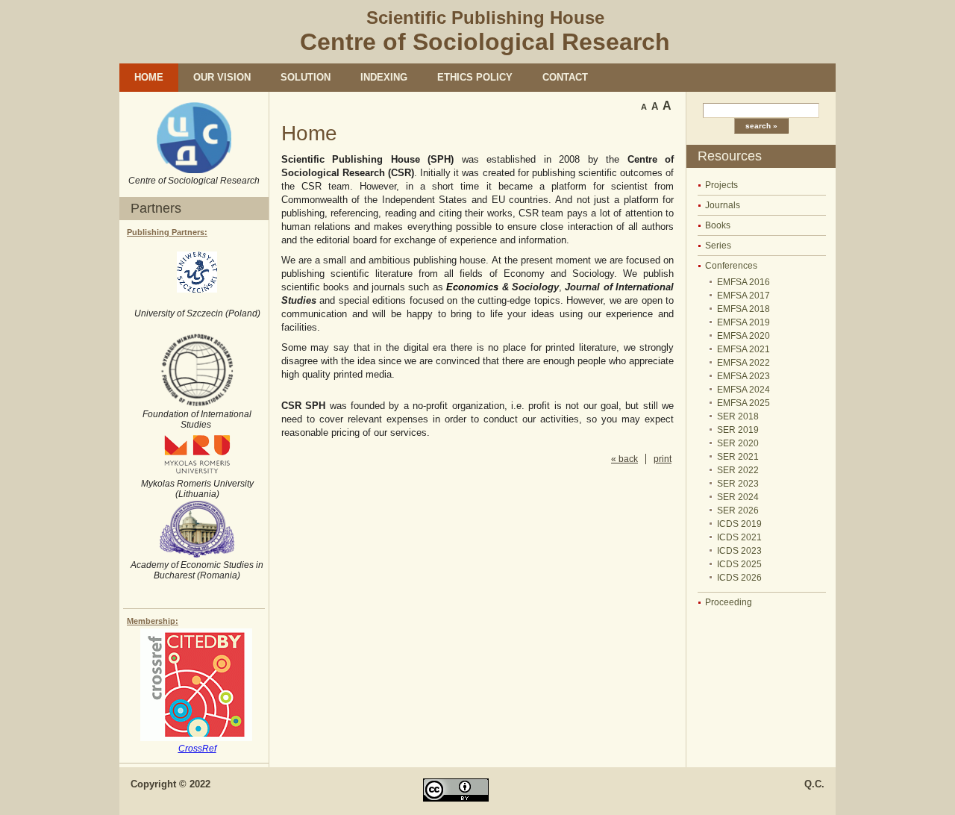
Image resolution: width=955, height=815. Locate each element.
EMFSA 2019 (743, 322)
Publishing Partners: (167, 232)
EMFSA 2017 (743, 295)
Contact (565, 77)
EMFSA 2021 (743, 349)
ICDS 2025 (739, 564)
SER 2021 (738, 457)
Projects (721, 185)
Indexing (383, 77)
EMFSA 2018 (743, 309)
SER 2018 (738, 416)
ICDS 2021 (739, 537)
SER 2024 (738, 497)
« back (624, 459)
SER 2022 (738, 470)
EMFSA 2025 (743, 403)
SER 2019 (738, 430)
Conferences (731, 265)
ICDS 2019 (739, 524)
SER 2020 (738, 443)
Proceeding (728, 602)
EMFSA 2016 (743, 282)
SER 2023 (738, 483)
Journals (722, 205)
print (662, 459)
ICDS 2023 (739, 551)
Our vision (222, 77)
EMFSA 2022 (743, 362)
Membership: (152, 620)
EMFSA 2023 (743, 376)
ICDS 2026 (739, 577)
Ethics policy (475, 77)
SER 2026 (738, 510)
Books (717, 225)
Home (148, 77)
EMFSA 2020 (743, 336)
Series (718, 245)
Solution (306, 77)
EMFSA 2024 (743, 389)
